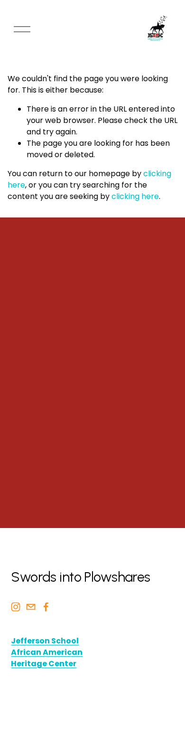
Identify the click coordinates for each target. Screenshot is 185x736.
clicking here (135, 196)
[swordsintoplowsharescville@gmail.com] (31, 607)
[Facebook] (46, 607)
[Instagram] (15, 607)
